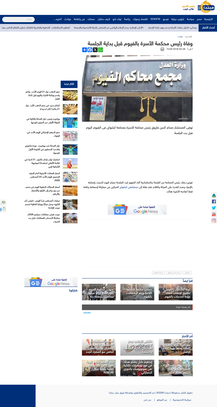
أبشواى (187, 273)
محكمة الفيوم (158, 273)
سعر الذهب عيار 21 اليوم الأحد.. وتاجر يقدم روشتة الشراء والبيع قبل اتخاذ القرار (43, 95)
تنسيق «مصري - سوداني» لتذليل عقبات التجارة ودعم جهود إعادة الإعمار (176, 347)
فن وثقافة (79, 19)
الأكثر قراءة (69, 84)
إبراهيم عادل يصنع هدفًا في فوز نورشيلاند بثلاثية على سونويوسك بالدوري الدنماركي (138, 367)
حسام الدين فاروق (174, 273)
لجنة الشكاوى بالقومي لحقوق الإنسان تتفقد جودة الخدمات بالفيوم (177, 293)
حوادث (67, 19)
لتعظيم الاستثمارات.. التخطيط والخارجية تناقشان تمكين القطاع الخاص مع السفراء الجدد (47, 27)
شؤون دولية (177, 19)
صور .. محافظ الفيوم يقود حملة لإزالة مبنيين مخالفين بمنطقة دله (100, 293)
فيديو (166, 19)
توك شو (117, 19)
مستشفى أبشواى (128, 187)
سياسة (190, 19)
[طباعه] (162, 49)
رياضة (127, 19)
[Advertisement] (55, 6)
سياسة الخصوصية (183, 400)
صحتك (91, 19)
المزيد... (57, 19)
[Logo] (187, 6)
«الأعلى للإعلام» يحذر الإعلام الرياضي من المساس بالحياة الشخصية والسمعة (126, 27)
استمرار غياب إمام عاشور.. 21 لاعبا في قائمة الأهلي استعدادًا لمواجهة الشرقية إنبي (42, 163)
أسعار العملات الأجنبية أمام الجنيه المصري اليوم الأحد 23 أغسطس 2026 (44, 177)
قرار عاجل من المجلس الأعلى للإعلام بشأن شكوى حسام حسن (177, 369)
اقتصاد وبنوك (140, 19)
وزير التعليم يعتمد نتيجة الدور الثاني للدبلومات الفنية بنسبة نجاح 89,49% (100, 367)
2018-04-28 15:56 (175, 49)
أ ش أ (190, 49)
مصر (199, 19)
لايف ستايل (104, 19)
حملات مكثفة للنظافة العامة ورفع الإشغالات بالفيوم (139, 293)
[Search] (3, 17)
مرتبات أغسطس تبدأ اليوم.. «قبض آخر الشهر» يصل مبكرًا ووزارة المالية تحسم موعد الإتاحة (42, 204)
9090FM (155, 19)
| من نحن (150, 400)
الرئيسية (208, 19)
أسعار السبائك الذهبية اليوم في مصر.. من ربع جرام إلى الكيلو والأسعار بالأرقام (42, 191)
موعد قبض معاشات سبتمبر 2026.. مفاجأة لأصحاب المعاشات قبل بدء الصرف (43, 218)
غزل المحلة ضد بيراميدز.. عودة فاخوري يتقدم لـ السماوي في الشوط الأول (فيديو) (42, 150)
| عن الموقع (165, 400)
